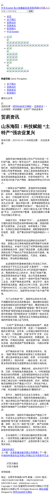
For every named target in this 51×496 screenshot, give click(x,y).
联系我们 (36, 8)
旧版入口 (45, 8)
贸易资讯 (11, 25)
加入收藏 (18, 8)
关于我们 (11, 19)
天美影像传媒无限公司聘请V (24, 452)
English (9, 8)
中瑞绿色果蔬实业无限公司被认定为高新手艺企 (25, 455)
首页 (9, 16)
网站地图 (43, 489)
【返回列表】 (8, 449)
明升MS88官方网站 (21, 106)
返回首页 (27, 8)
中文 (3, 8)
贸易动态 (11, 22)
